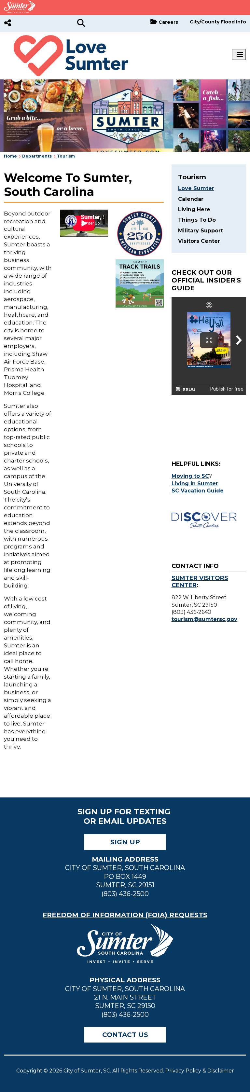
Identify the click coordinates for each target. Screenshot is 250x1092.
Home (10, 156)
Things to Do (197, 220)
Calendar (190, 199)
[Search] (81, 23)
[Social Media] (7, 23)
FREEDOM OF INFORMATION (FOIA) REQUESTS (125, 915)
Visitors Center (199, 241)
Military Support (200, 231)
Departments (37, 156)
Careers (168, 22)
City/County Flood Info (218, 22)
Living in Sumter (195, 483)
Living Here (194, 209)
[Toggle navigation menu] (239, 54)
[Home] (66, 38)
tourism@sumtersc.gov (204, 619)
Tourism (66, 156)
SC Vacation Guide (198, 491)
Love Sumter (196, 188)
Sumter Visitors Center (200, 581)
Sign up (125, 842)
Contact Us (125, 1035)
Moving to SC (190, 476)
